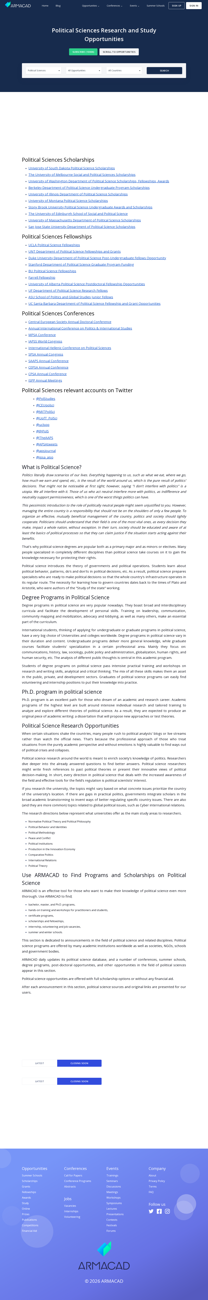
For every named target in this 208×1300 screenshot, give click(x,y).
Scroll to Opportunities (119, 51)
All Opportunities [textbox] (76, 70)
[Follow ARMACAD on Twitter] (151, 1211)
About (152, 1175)
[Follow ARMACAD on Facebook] (159, 1211)
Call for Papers (73, 1175)
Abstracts (70, 1186)
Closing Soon (79, 1063)
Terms (153, 1186)
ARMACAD (112, 1281)
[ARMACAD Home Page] (18, 4)
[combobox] (43, 70)
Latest (39, 1063)
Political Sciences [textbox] (37, 70)
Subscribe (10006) (83, 51)
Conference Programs (77, 1181)
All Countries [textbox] (115, 70)
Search (164, 70)
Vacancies (70, 1206)
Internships (71, 1211)
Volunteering (72, 1217)
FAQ (151, 1192)
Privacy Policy (157, 1181)
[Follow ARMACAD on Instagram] (167, 1211)
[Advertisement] (104, 125)
